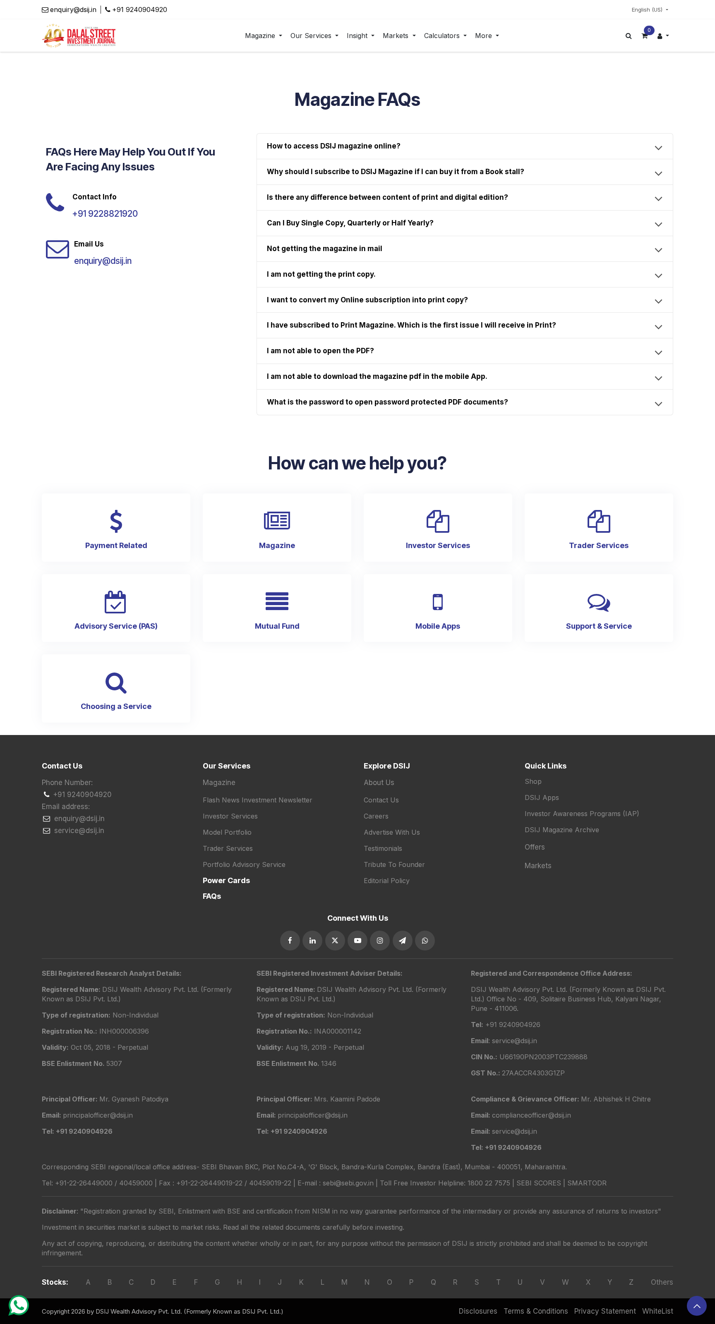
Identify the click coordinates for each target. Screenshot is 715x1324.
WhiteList (657, 1311)
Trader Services (599, 545)
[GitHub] (403, 941)
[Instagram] (380, 941)
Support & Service (599, 626)
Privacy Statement (605, 1311)
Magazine (277, 545)
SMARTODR (587, 1183)
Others (662, 1282)
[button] (697, 1306)
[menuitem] (263, 36)
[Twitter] (335, 941)
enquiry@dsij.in (73, 9)
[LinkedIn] (312, 941)
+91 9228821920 (105, 213)
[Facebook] (290, 941)
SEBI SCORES (538, 1183)
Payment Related (116, 545)
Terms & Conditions (536, 1311)
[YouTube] (357, 941)
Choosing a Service (116, 706)
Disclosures (478, 1311)
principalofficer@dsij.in (313, 1115)
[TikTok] (425, 941)
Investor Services (438, 545)
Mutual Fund (277, 626)
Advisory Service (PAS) (116, 626)
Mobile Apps (437, 626)
